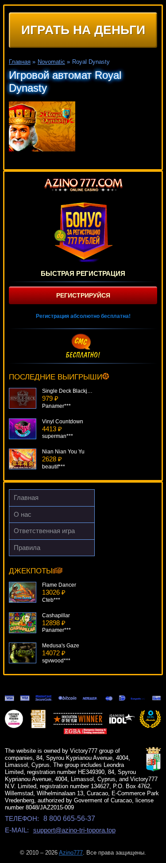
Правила (27, 547)
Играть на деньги (83, 30)
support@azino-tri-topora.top (74, 830)
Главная (26, 497)
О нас (22, 514)
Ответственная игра (44, 530)
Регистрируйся (83, 295)
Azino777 (71, 852)
